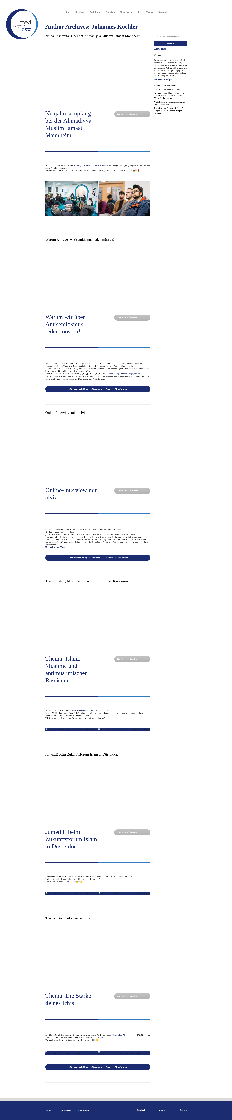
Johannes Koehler (114, 26)
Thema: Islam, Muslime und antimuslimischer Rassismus (86, 581)
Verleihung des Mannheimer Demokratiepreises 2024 (169, 103)
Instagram (163, 1110)
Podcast (183, 1110)
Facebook (141, 1110)
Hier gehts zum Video (55, 547)
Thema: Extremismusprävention (168, 89)
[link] (90, 165)
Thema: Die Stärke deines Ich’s (68, 918)
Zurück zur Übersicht (127, 114)
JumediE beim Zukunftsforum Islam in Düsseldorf (81, 754)
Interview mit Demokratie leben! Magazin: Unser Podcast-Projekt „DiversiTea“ (168, 110)
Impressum (65, 1110)
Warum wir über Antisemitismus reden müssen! (79, 239)
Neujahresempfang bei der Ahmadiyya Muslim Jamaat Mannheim (93, 36)
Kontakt (49, 1110)
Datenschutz (85, 1110)
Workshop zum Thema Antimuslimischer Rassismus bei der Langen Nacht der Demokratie (170, 95)
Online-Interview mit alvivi (65, 413)
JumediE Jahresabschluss (165, 85)
